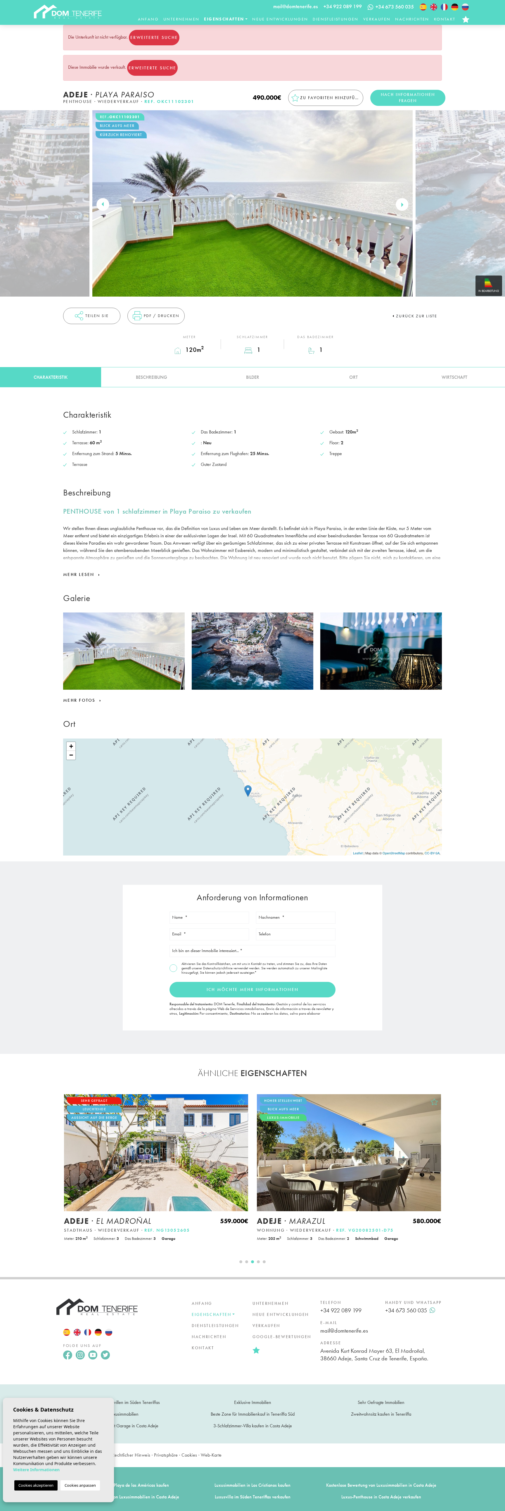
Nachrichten (412, 19)
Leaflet (358, 853)
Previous (103, 204)
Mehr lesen (79, 574)
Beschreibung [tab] (151, 377)
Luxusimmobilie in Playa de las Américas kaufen (124, 1485)
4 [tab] (258, 1261)
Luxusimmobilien (124, 1414)
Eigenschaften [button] (224, 19)
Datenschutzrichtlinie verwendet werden (231, 968)
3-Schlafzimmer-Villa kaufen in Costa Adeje (252, 1426)
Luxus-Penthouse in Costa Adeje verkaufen (381, 1497)
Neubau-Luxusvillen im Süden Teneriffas (124, 1402)
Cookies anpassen (80, 1485)
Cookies (189, 1455)
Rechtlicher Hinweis (131, 1455)
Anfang (148, 19)
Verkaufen (377, 19)
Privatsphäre (166, 1455)
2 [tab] (246, 1261)
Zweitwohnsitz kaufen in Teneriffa (381, 1414)
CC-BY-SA (432, 853)
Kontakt (445, 19)
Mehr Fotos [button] (80, 700)
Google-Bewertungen (281, 1336)
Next (402, 204)
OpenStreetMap (394, 853)
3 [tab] (252, 1261)
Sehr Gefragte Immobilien (381, 1402)
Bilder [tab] (252, 377)
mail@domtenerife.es (295, 6)
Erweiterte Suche (154, 37)
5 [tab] (264, 1261)
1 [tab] (240, 1261)
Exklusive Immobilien (252, 1402)
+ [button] (71, 746)
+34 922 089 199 (343, 6)
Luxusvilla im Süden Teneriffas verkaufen (252, 1497)
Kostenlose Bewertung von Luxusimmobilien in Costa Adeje (381, 1485)
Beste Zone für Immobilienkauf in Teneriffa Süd (253, 1414)
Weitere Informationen (36, 1469)
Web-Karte (211, 1455)
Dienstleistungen (335, 19)
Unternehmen (181, 19)
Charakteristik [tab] (51, 377)
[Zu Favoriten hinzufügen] (241, 1102)
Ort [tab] (353, 377)
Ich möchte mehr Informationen (252, 989)
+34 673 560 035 (406, 1310)
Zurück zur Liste (416, 316)
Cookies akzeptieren (35, 1485)
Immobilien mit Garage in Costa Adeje (123, 1426)
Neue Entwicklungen (280, 19)
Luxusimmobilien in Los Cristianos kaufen (252, 1485)
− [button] (71, 755)
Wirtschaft (454, 377)
